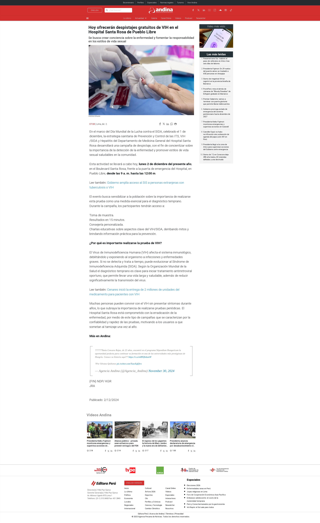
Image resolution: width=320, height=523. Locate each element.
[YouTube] (209, 10)
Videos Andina (99, 415)
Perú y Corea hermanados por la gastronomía (206, 504)
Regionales (128, 505)
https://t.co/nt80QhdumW (139, 357)
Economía (128, 498)
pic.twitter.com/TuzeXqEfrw (129, 363)
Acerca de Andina (157, 514)
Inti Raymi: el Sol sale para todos (200, 507)
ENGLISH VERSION (134, 483)
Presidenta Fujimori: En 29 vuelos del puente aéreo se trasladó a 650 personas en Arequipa (216, 71)
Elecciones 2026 (193, 485)
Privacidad (179, 514)
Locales (127, 502)
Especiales (152, 2)
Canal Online (166, 18)
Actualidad (141, 18)
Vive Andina (192, 2)
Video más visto (216, 26)
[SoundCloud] (220, 10)
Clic (146, 498)
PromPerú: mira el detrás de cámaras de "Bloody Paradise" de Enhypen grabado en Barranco (216, 91)
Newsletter (201, 18)
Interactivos (171, 498)
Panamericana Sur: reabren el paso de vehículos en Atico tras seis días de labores (216, 61)
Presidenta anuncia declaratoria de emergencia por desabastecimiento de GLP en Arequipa (182, 444)
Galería (154, 18)
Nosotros (170, 508)
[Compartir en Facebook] (105, 450)
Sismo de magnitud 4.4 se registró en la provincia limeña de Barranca (216, 81)
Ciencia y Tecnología (153, 505)
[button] (88, 434)
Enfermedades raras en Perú (198, 488)
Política (127, 495)
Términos (170, 514)
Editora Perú (143, 514)
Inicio (126, 488)
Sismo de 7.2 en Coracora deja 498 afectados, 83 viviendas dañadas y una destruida (215, 157)
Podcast (188, 18)
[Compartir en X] (108, 450)
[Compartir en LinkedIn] (111, 450)
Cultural (148, 488)
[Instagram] (214, 10)
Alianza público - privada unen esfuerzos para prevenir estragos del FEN (126, 443)
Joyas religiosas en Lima (197, 492)
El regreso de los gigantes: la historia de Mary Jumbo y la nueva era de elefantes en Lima (154, 444)
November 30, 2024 (161, 371)
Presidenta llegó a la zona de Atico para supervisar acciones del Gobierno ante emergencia (216, 147)
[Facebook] (193, 10)
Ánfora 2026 (150, 492)
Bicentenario (128, 2)
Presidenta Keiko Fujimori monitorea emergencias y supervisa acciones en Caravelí (99, 444)
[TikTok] (231, 10)
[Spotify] (225, 10)
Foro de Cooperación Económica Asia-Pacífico (206, 495)
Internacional (129, 508)
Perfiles (140, 2)
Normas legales (166, 2)
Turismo (180, 2)
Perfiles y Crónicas (152, 502)
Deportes (149, 495)
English (95, 10)
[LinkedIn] (203, 10)
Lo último (127, 18)
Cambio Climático (152, 508)
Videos (178, 18)
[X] (198, 10)
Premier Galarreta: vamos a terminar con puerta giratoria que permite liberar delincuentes (216, 101)
